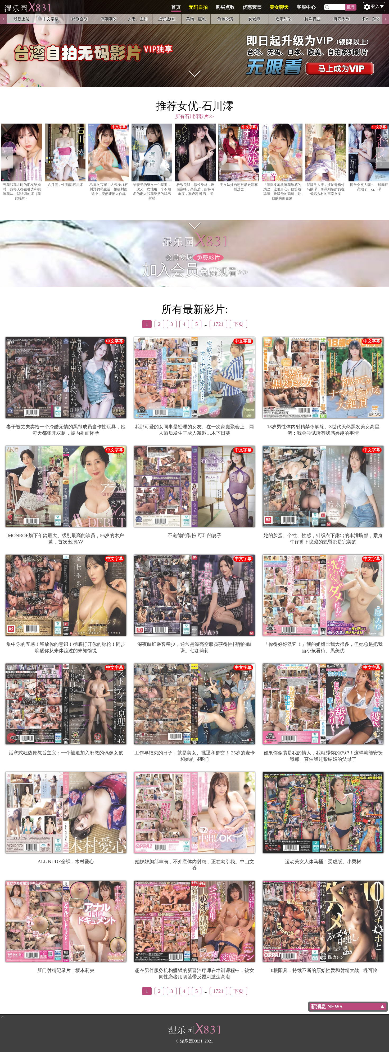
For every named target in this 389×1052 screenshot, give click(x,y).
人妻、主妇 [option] (138, 19)
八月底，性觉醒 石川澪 (65, 185)
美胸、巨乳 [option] (196, 19)
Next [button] (385, 19)
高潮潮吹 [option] (109, 19)
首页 (176, 7)
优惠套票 (252, 7)
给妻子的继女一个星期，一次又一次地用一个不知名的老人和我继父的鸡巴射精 (152, 191)
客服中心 (306, 7)
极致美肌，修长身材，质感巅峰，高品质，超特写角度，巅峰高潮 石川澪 (195, 189)
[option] (194, 43)
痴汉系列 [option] (342, 19)
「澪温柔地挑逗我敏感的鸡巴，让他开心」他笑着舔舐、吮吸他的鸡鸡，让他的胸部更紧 (282, 191)
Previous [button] (3, 19)
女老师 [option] (254, 19)
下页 (238, 324)
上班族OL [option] (166, 19)
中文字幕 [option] (50, 19)
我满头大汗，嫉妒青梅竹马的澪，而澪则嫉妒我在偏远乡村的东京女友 (326, 189)
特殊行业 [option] (312, 19)
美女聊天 (279, 7)
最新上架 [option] (21, 19)
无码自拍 (198, 7)
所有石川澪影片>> (194, 116)
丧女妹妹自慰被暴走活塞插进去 (239, 187)
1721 (218, 324)
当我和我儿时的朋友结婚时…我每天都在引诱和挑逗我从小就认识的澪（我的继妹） (22, 191)
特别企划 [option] (80, 19)
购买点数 (225, 7)
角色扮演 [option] (225, 19)
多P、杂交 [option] (371, 19)
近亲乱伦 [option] (283, 19)
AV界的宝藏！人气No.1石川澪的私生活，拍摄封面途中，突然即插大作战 (108, 189)
